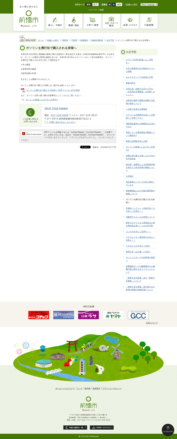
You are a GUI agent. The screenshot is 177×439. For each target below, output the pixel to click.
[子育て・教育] (92, 21)
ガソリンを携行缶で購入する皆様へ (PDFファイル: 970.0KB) (53, 90)
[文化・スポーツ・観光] (111, 21)
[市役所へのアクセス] (102, 427)
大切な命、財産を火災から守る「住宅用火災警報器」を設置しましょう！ (140, 92)
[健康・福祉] (73, 21)
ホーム (41, 40)
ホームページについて (65, 388)
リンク (80, 388)
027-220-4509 (59, 115)
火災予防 (110, 40)
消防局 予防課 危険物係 (56, 108)
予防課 (74, 40)
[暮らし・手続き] (55, 21)
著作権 (87, 388)
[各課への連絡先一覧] (75, 427)
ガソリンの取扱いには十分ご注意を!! (42, 99)
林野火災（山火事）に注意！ (138, 252)
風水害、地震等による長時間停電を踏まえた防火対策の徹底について (140, 167)
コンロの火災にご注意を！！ (138, 231)
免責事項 (96, 388)
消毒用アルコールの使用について (140, 217)
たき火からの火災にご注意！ (138, 246)
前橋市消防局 (97, 40)
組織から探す (132, 4)
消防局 (65, 40)
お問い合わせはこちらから (62, 122)
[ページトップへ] (168, 430)
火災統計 (130, 176)
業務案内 (84, 40)
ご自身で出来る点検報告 (136, 109)
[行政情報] (149, 21)
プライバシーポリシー (112, 388)
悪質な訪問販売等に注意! (137, 141)
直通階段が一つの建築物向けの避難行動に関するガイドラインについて (140, 269)
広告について (152, 323)
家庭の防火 (131, 83)
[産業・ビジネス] (130, 21)
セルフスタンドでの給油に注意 (139, 77)
